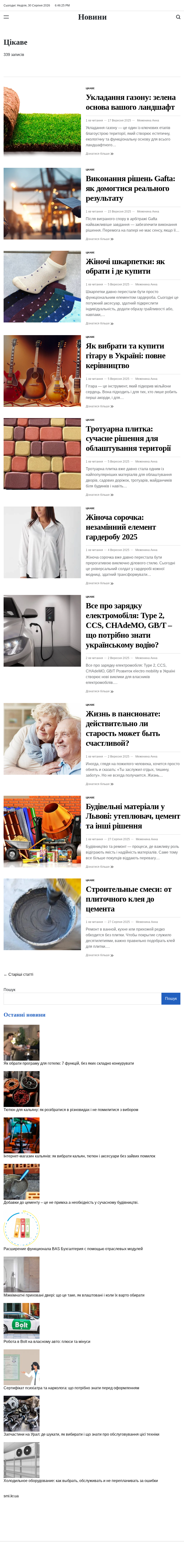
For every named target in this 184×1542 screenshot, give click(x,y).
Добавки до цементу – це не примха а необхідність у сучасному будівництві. (71, 1202)
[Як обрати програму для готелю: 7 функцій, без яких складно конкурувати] (22, 1043)
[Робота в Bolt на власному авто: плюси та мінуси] (22, 1321)
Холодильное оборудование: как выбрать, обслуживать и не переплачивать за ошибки (81, 1481)
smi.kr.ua (11, 1496)
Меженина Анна (148, 120)
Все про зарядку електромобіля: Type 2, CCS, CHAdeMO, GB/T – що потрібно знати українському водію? (129, 625)
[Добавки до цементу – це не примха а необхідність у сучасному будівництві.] (22, 1182)
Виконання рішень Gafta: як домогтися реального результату (130, 188)
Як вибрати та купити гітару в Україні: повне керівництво (125, 355)
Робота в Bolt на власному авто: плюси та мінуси (47, 1342)
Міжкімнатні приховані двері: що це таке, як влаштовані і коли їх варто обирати (74, 1295)
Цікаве (90, 88)
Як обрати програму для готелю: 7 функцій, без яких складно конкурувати (69, 1063)
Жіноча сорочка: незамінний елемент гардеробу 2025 (121, 527)
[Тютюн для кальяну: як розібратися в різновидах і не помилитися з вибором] (22, 1089)
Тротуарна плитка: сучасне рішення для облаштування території (128, 438)
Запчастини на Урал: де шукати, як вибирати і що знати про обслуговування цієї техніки (81, 1434)
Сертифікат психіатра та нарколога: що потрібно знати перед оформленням (71, 1388)
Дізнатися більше (98, 153)
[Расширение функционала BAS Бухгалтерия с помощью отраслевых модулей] (22, 1228)
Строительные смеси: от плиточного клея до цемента (129, 899)
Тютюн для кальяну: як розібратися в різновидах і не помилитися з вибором (71, 1110)
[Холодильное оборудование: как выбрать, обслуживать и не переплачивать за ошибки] (22, 1460)
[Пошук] (178, 17)
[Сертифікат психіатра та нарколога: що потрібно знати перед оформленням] (22, 1367)
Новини (92, 17)
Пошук (9, 990)
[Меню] (6, 17)
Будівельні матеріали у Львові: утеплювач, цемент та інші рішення (133, 816)
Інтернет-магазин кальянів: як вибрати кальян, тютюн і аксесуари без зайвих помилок (79, 1156)
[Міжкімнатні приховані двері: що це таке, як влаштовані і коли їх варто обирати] (22, 1274)
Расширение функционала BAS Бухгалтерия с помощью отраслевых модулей (73, 1249)
